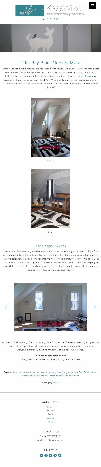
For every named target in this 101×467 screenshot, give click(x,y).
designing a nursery (67, 372)
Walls (56, 382)
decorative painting (46, 372)
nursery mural (29, 375)
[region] (50, 307)
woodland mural (71, 375)
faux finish (84, 372)
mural (94, 372)
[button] (6, 307)
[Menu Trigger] (92, 5)
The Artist (50, 407)
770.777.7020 (52, 19)
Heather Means (83, 76)
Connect (50, 418)
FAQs (50, 414)
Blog (50, 421)
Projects (50, 410)
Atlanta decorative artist (22, 372)
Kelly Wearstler (53, 80)
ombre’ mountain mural (49, 375)
